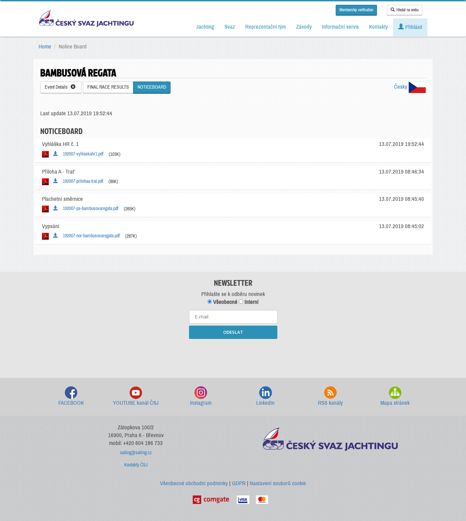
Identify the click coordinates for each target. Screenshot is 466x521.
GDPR (239, 483)
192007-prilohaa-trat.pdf (81, 181)
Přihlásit (413, 27)
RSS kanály (330, 403)
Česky (401, 87)
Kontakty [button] (378, 27)
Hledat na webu (407, 10)
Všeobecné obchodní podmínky (194, 483)
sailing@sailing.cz (136, 452)
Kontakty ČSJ (136, 464)
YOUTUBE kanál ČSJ (136, 403)
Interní (251, 302)
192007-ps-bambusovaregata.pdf (89, 208)
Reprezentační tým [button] (265, 27)
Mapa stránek (395, 403)
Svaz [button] (229, 27)
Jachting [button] (205, 27)
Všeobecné (224, 302)
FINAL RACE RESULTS (108, 87)
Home (45, 46)
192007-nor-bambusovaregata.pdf (90, 235)
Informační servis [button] (340, 27)
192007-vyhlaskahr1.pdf (81, 154)
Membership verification (356, 10)
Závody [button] (304, 27)
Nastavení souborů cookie (278, 483)
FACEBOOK (71, 403)
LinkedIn (265, 403)
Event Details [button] (58, 87)
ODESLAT (233, 332)
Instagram (201, 403)
